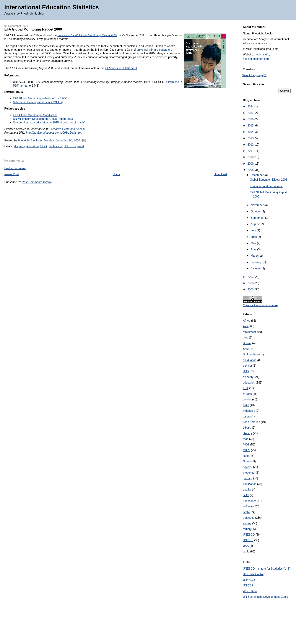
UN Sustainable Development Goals (265, 596)
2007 (250, 277)
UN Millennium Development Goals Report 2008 (43, 118)
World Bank (250, 591)
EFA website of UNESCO (121, 68)
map (245, 439)
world (80, 146)
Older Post (220, 174)
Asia (246, 326)
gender (247, 399)
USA (246, 545)
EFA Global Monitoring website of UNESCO (40, 98)
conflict (247, 365)
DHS (246, 371)
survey (247, 523)
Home (116, 174)
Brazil (246, 348)
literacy (247, 433)
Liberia (247, 427)
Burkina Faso (251, 354)
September (258, 217)
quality (247, 489)
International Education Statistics (51, 7)
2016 (250, 119)
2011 (250, 150)
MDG (43, 146)
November (257, 205)
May (254, 243)
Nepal (246, 455)
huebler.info (262, 54)
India (246, 405)
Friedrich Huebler (29, 140)
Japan (246, 416)
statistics (248, 517)
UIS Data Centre (253, 574)
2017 (250, 113)
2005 (250, 289)
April (254, 249)
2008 (250, 170)
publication (55, 146)
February (257, 262)
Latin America (251, 422)
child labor (249, 360)
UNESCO (70, 146)
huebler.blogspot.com (256, 58)
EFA (245, 388)
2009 (250, 163)
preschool (249, 472)
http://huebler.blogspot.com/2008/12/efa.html (54, 132)
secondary (249, 500)
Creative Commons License (68, 129)
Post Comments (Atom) (37, 182)
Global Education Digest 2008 (268, 179)
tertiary (247, 529)
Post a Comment (15, 168)
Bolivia (247, 343)
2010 (250, 157)
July (254, 230)
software (248, 506)
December (257, 175)
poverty (247, 467)
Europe (247, 393)
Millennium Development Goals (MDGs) (38, 102)
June (254, 236)
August (255, 224)
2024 (250, 106)
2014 (250, 131)
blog (245, 337)
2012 (250, 144)
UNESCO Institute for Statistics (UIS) (266, 568)
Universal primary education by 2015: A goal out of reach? (49, 122)
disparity (19, 146)
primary (247, 478)
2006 (250, 283)
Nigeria (247, 461)
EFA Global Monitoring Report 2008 (35, 115)
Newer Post (11, 174)
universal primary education (154, 49)
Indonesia (249, 410)
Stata (246, 512)
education (32, 146)
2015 (250, 125)
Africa (246, 320)
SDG (246, 495)
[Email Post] (83, 140)
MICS (246, 450)
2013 (250, 138)
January (256, 268)
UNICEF (248, 540)
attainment (249, 332)
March (255, 255)
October (256, 211)
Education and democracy (266, 186)
